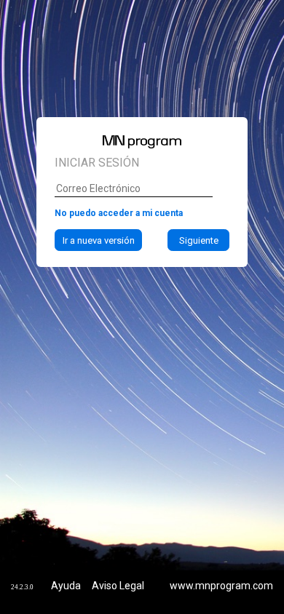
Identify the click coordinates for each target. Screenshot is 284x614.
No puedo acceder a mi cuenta (119, 213)
